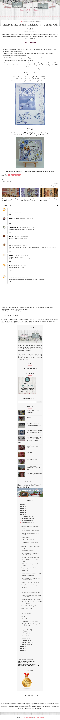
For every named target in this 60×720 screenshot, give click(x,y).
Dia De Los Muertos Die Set (26, 661)
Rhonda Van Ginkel (14, 218)
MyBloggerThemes (38, 717)
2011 (21, 648)
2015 (21, 510)
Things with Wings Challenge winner (30, 557)
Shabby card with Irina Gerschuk (29, 540)
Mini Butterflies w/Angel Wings (23, 79)
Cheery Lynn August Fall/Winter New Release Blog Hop (34, 467)
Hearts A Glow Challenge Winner (29, 606)
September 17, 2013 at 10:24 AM (19, 245)
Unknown (11, 277)
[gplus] (28, 368)
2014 (21, 512)
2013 (21, 514)
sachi (10, 210)
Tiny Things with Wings (40, 77)
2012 (21, 646)
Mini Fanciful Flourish (17, 81)
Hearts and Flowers (26, 613)
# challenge (25, 21)
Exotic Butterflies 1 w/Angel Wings (27, 135)
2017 (21, 506)
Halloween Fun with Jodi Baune (29, 590)
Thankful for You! (25, 618)
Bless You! (29, 452)
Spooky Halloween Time (27, 611)
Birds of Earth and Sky (39, 79)
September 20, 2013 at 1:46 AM (19, 265)
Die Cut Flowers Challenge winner (30, 530)
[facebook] (22, 695)
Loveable (29, 417)
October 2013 (26, 520)
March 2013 (25, 640)
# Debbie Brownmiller (35, 21)
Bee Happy (24, 587)
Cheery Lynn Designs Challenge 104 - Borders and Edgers (29, 199)
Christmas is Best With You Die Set (28, 666)
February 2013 (26, 642)
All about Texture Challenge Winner (30, 582)
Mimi (10, 245)
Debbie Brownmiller (30, 73)
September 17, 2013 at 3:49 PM (21, 255)
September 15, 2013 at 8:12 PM (27, 227)
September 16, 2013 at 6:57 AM (21, 236)
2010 (21, 650)
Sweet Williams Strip (42, 133)
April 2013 (25, 638)
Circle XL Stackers (43, 135)
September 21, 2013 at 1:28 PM (22, 277)
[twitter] (24, 368)
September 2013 (27, 522)
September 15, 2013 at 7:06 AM (19, 210)
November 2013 (27, 518)
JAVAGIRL (11, 255)
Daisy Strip (32, 133)
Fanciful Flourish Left (31, 81)
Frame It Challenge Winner (28, 628)
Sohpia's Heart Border (26, 77)
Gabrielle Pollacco (14, 227)
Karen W (11, 236)
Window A (16, 77)
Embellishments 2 (43, 81)
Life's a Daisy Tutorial (32, 459)
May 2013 (25, 636)
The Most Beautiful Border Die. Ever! (30, 592)
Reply (10, 214)
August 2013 (26, 630)
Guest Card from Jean (26, 608)
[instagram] (34, 368)
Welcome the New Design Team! (29, 621)
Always (23, 616)
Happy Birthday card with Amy (29, 584)
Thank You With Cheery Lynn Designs (31, 599)
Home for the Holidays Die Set (27, 664)
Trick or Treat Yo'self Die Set (26, 660)
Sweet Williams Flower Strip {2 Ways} (31, 573)
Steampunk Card (25, 537)
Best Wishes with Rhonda (27, 524)
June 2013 (25, 634)
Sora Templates (27, 717)
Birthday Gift (24, 570)
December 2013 (27, 516)
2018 (21, 504)
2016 (21, 508)
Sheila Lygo (30, 129)
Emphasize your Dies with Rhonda (30, 568)
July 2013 (24, 632)
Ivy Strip (14, 135)
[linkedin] (31, 368)
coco (10, 265)
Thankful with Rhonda (27, 550)
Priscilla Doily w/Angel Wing (19, 133)
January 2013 (26, 644)
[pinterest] (36, 368)
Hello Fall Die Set (23, 663)
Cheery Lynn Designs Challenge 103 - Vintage (48, 199)
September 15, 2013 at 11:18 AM (27, 218)
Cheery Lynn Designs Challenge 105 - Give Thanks (10, 199)
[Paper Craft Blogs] (26, 681)
